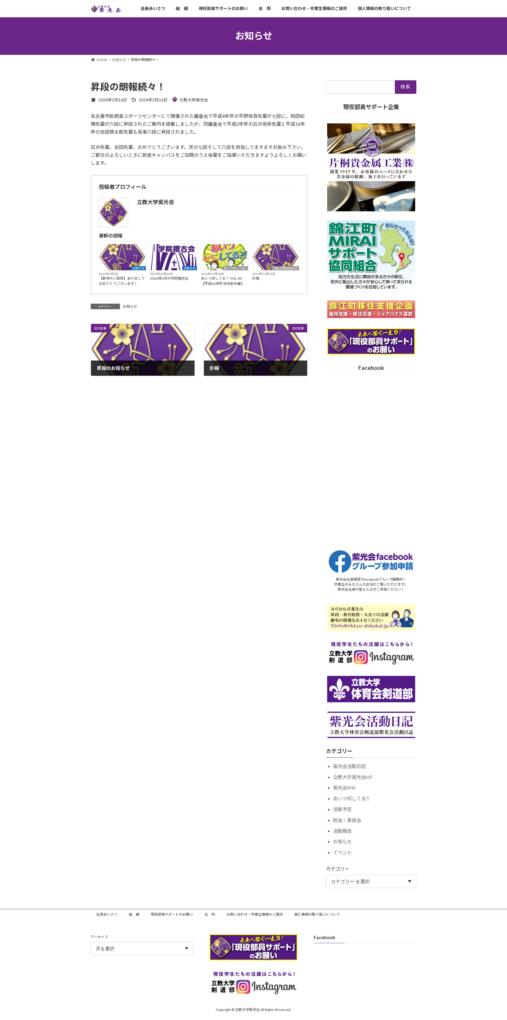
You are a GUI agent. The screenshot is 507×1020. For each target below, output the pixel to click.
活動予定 (342, 809)
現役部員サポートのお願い (172, 914)
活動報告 (342, 830)
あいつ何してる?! (235, 268)
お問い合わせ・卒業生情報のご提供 (255, 914)
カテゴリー (337, 868)
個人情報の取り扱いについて (317, 914)
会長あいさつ (106, 914)
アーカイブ (99, 937)
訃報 (255, 278)
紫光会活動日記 (349, 766)
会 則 (210, 914)
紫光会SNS (344, 787)
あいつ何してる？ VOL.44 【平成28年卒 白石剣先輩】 (222, 281)
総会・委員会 (347, 819)
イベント (342, 852)
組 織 (134, 914)
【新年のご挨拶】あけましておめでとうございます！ (122, 281)
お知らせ (138, 268)
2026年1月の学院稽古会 (169, 278)
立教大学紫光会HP (285, 268)
